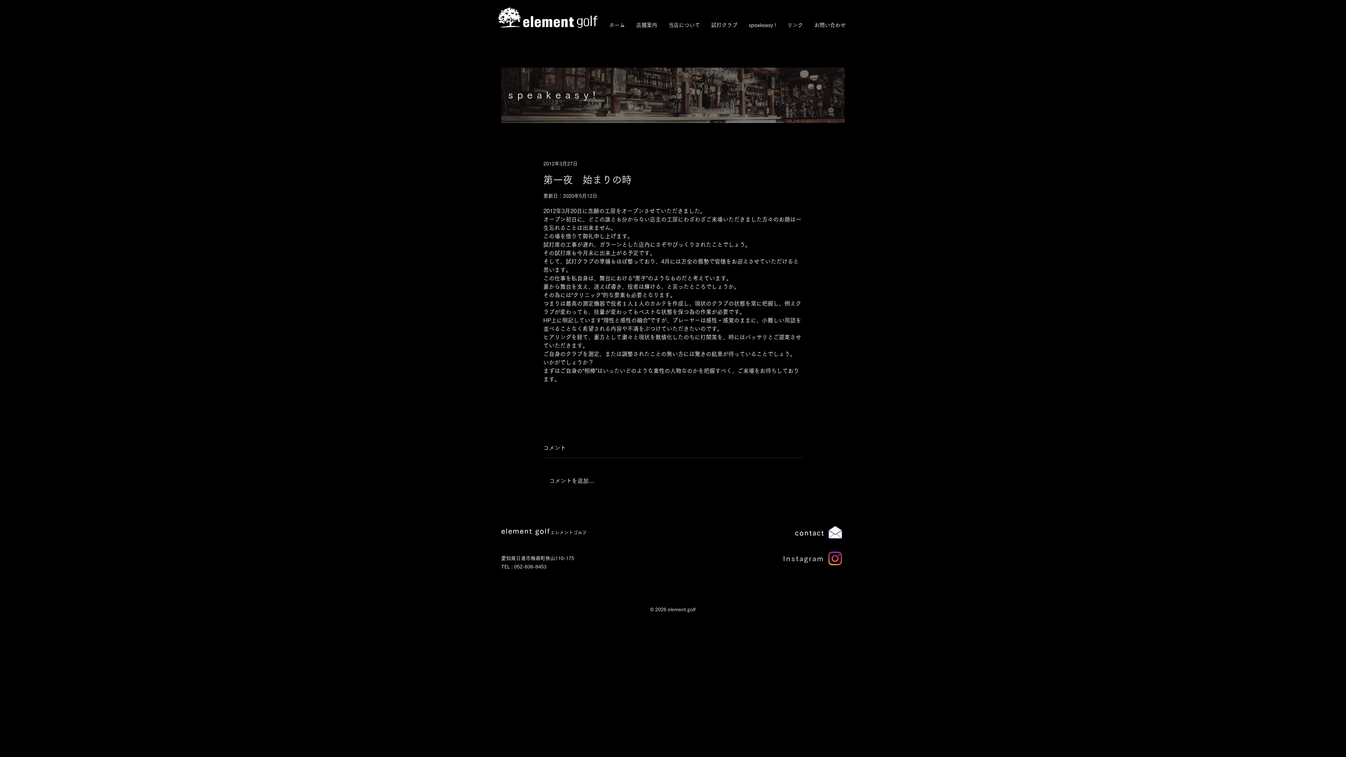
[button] (683, 24)
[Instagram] (835, 558)
